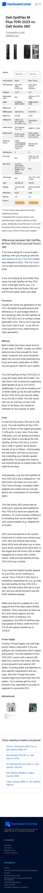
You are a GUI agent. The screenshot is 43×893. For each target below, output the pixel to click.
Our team (7, 848)
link (16, 197)
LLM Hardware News (12, 882)
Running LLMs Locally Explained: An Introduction (18, 879)
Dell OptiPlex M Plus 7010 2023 (17, 259)
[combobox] (21, 73)
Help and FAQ (9, 885)
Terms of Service (11, 853)
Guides (7, 873)
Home (6, 868)
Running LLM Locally (12, 875)
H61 (30, 92)
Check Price (20, 203)
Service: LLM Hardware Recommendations (21, 870)
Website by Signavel (26, 831)
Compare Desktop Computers (16, 887)
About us (7, 845)
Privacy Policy (9, 850)
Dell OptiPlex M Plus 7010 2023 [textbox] (21, 74)
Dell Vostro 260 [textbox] (35, 74)
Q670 (17, 92)
